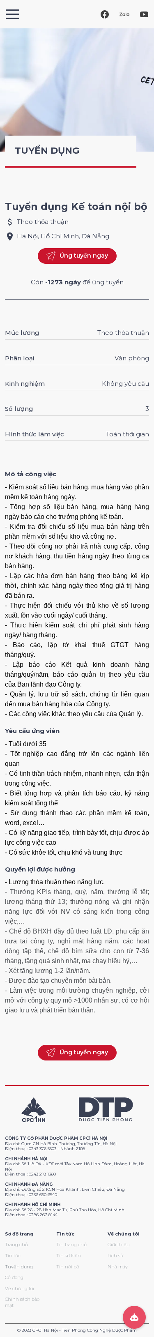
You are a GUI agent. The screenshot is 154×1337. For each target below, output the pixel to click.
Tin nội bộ (67, 1267)
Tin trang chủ (71, 1244)
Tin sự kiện (68, 1256)
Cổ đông (14, 1277)
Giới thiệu (119, 1244)
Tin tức (13, 1256)
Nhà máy (118, 1267)
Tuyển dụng (19, 1267)
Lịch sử (115, 1256)
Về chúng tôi (19, 1288)
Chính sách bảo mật (22, 1302)
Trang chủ (16, 1244)
